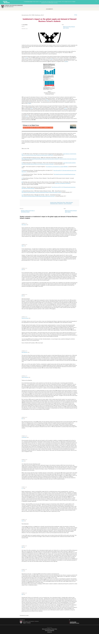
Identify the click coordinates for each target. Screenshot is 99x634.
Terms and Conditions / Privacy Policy (49, 628)
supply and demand (67, 203)
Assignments (49, 9)
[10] (65, 108)
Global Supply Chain (61, 202)
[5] (46, 99)
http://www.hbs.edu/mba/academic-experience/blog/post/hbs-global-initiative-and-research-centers (41, 192)
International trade (54, 203)
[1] (26, 57)
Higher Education (69, 202)
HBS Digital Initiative (28, 1)
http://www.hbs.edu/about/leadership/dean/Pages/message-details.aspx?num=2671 (38, 196)
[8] (30, 103)
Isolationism (60, 203)
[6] (48, 100)
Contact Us (49, 631)
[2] (51, 59)
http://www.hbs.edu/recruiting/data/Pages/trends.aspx (64, 174)
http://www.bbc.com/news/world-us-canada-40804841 (57, 166)
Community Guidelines (49, 630)
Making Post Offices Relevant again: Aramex (69, 27)
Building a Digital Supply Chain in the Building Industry (28, 211)
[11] (27, 116)
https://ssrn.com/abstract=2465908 (62, 183)
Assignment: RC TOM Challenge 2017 (33, 15)
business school (53, 202)
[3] (65, 61)
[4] (67, 61)
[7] (28, 103)
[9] (31, 108)
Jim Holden (25, 24)
